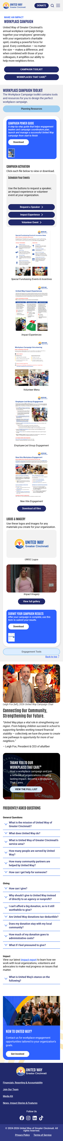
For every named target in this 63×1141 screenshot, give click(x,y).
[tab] (31, 108)
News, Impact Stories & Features (20, 1103)
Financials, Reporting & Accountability (23, 1082)
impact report (29, 959)
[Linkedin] (35, 1118)
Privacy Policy (22, 1135)
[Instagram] (28, 1118)
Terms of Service (43, 1135)
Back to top (51, 656)
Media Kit (8, 1096)
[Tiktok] (41, 1118)
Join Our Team (10, 1089)
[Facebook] (22, 1118)
